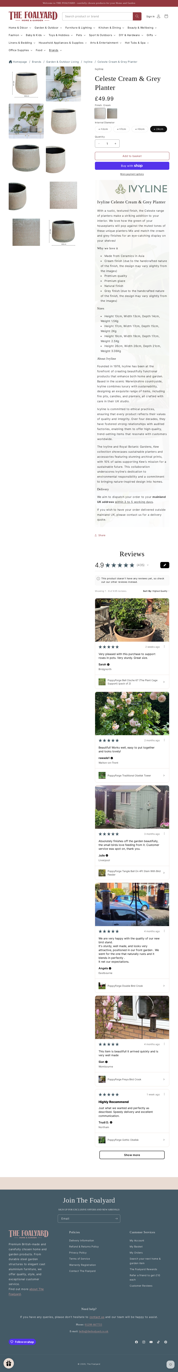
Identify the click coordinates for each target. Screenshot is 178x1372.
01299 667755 (93, 1324)
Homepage (20, 61)
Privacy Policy (78, 1252)
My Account (137, 1240)
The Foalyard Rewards (143, 1269)
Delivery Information (81, 1240)
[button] (20, 28)
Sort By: (147, 591)
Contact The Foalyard (82, 1270)
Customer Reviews (141, 1285)
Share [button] (102, 535)
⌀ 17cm (123, 129)
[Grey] (112, 113)
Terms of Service (79, 1258)
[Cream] (100, 113)
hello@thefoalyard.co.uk (93, 1331)
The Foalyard (93, 1364)
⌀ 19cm (141, 129)
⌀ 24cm (158, 128)
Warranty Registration (82, 1264)
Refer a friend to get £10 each (145, 1277)
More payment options (132, 174)
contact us (97, 1317)
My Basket (136, 1246)
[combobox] (97, 16)
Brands (36, 61)
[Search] (137, 16)
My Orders (136, 1252)
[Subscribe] (116, 1219)
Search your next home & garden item (145, 1260)
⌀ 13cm (105, 129)
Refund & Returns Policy (84, 1246)
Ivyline (88, 61)
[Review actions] (164, 646)
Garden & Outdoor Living (62, 61)
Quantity (100, 136)
